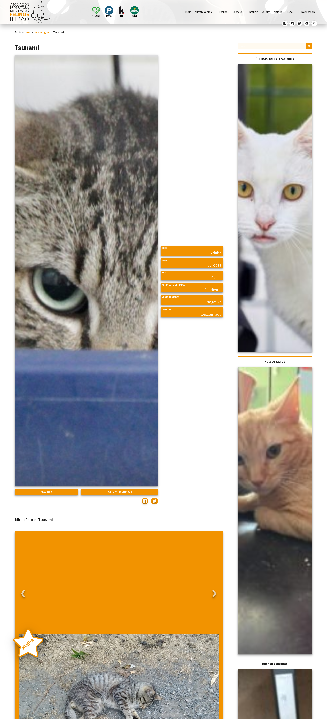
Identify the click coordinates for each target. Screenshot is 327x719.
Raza (164, 260)
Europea (214, 265)
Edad (164, 248)
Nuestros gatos (203, 12)
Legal (290, 12)
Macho (216, 277)
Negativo (214, 302)
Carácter (167, 309)
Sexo (164, 272)
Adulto (216, 253)
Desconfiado (211, 314)
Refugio (253, 12)
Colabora (237, 12)
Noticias (265, 12)
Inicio (188, 12)
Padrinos (224, 12)
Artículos (279, 12)
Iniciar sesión (307, 12)
